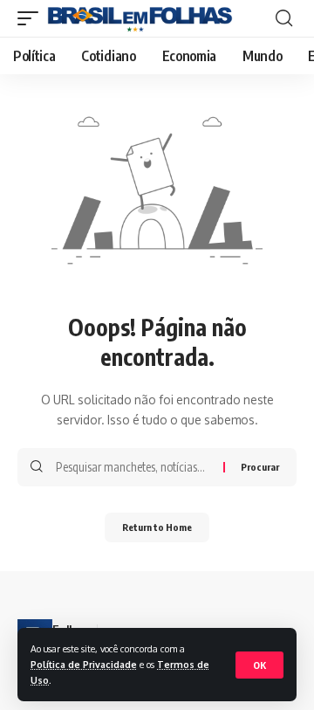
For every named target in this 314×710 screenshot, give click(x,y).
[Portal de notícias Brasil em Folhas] (140, 18)
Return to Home (157, 527)
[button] (259, 665)
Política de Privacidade (84, 664)
